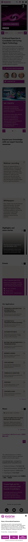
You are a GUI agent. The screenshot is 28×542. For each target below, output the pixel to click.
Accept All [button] (5, 537)
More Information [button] (23, 537)
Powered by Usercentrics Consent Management (14, 540)
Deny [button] (14, 537)
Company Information (12, 531)
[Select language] (26, 516)
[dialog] (14, 528)
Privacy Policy (4, 531)
